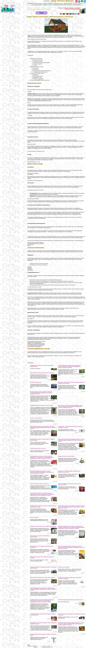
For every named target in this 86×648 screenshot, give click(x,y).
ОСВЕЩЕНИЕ (30, 3)
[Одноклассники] (62, 14)
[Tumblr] (72, 14)
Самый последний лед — (36, 382)
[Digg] (67, 14)
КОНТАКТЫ (69, 4)
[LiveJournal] (70, 14)
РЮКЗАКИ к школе (58, 3)
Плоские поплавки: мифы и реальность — (40, 483)
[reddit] (69, 14)
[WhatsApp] (75, 14)
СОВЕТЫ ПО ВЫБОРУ (48, 3)
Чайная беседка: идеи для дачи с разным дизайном (42, 372)
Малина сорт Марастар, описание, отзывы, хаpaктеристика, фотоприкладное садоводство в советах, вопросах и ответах (41, 472)
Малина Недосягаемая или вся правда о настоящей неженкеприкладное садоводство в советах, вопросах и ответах (43, 427)
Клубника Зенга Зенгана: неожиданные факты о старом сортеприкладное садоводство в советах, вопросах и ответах (71, 440)
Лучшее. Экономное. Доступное (63, 1)
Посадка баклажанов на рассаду (37, 448)
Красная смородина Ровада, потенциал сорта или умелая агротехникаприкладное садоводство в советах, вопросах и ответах (71, 547)
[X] (64, 14)
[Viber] (73, 14)
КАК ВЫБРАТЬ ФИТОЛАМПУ (59, 4)
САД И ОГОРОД (38, 3)
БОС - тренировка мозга (78, 3)
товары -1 (29, 645)
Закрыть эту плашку (46, 646)
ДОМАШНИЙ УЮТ (68, 3)
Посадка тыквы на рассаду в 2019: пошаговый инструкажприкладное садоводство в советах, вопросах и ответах (41, 392)
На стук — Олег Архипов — (36, 418)
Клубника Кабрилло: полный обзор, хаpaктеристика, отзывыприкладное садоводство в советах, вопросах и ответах (43, 589)
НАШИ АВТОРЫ (77, 4)
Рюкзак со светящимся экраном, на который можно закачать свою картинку (69, 9)
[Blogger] (65, 14)
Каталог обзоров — (34, 517)
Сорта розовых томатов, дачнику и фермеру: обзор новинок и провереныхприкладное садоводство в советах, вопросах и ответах (70, 406)
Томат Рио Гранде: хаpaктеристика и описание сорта (70, 599)
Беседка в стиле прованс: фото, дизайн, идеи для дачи (43, 526)
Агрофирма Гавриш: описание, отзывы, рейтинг (41, 405)
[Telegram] (77, 14)
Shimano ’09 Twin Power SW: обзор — (66, 456)
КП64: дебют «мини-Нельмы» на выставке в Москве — (43, 577)
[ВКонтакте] (60, 14)
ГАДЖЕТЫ (45, 4)
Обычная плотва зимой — (64, 567)
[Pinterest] (78, 14)
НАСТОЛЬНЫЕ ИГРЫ (37, 4)
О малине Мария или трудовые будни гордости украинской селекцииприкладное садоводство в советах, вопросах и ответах (69, 366)
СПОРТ (50, 4)
